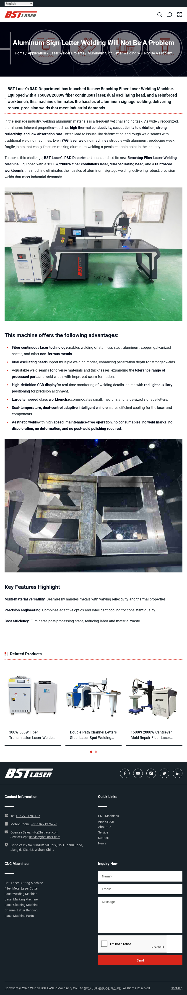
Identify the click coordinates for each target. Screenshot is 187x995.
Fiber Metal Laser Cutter (22, 888)
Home (19, 53)
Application (37, 53)
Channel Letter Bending (21, 910)
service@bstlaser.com (44, 837)
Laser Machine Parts (19, 916)
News (102, 843)
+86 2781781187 (28, 816)
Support (103, 838)
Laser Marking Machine (21, 899)
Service (103, 832)
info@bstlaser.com (45, 832)
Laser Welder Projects (66, 53)
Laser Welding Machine (21, 894)
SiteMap (176, 988)
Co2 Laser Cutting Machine (24, 883)
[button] (91, 752)
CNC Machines (108, 816)
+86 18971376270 (44, 824)
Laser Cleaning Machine (21, 905)
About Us (104, 827)
